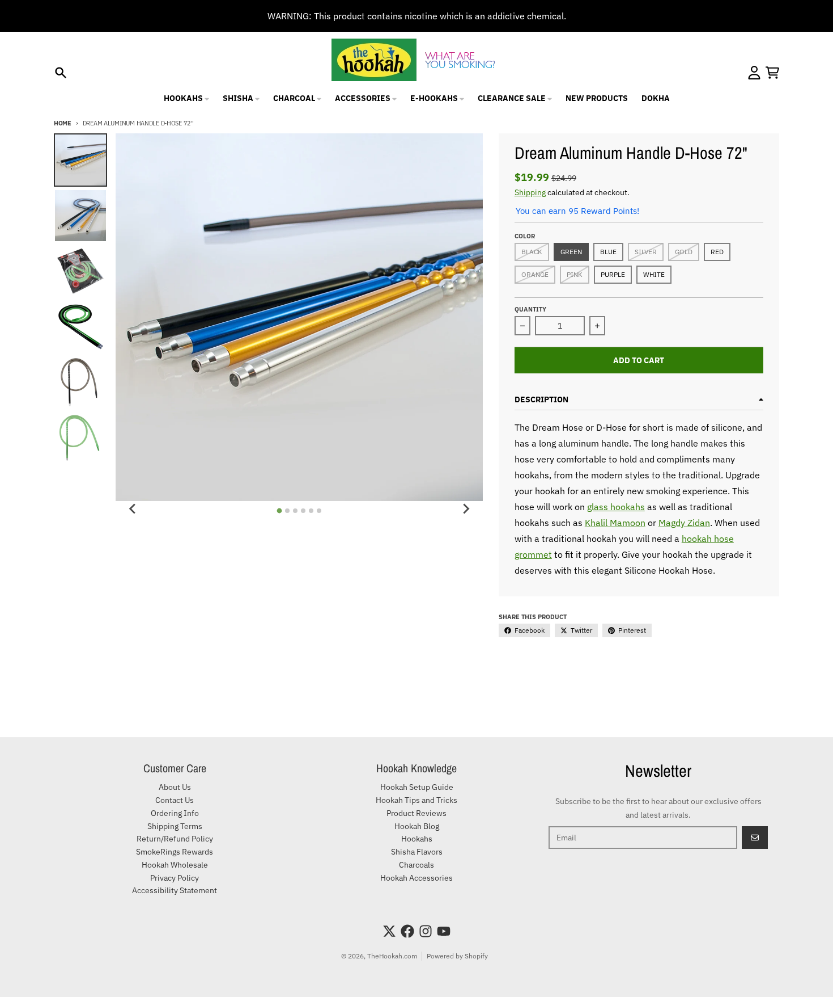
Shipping (530, 192)
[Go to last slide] (133, 509)
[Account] (754, 72)
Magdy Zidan (684, 522)
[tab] (279, 510)
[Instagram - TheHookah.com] (425, 931)
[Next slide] (466, 509)
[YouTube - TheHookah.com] (443, 931)
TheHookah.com (392, 956)
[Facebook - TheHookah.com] (407, 931)
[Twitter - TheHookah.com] (389, 931)
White (654, 274)
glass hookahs (616, 506)
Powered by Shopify (457, 956)
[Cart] (772, 72)
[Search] (60, 72)
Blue (608, 251)
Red (717, 251)
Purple (613, 274)
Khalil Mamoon (615, 522)
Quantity (530, 309)
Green (571, 251)
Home (62, 123)
